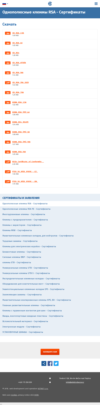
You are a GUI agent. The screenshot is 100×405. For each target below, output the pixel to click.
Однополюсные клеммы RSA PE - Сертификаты (26, 209)
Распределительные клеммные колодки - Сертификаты (31, 278)
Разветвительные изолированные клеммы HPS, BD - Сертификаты (36, 300)
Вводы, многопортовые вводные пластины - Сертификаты (32, 316)
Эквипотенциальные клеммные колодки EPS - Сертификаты (33, 289)
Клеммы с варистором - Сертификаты (22, 225)
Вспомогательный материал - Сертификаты (25, 321)
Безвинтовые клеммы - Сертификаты (21, 252)
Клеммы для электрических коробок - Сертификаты (29, 246)
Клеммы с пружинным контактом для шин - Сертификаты (32, 310)
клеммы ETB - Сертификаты (16, 262)
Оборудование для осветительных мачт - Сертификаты (31, 284)
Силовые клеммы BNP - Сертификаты (21, 257)
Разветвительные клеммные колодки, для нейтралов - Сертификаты (38, 235)
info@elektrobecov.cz (75, 382)
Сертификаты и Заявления (21, 198)
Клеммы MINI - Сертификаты (17, 230)
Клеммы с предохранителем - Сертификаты (25, 219)
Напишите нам (50, 352)
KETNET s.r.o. (43, 389)
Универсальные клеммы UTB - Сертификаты (25, 268)
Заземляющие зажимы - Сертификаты (22, 294)
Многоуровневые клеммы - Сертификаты (23, 214)
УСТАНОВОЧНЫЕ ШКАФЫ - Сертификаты (22, 332)
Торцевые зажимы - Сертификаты (20, 241)
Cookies (14, 395)
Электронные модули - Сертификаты (21, 326)
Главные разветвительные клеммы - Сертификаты (28, 305)
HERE (36, 395)
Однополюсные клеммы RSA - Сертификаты (25, 203)
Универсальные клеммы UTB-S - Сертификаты (26, 273)
